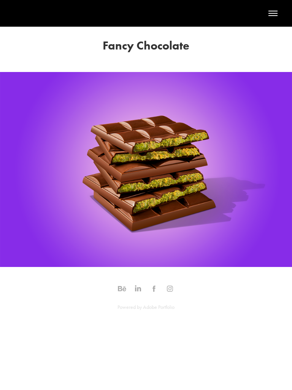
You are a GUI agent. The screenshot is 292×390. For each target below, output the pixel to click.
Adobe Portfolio (159, 307)
